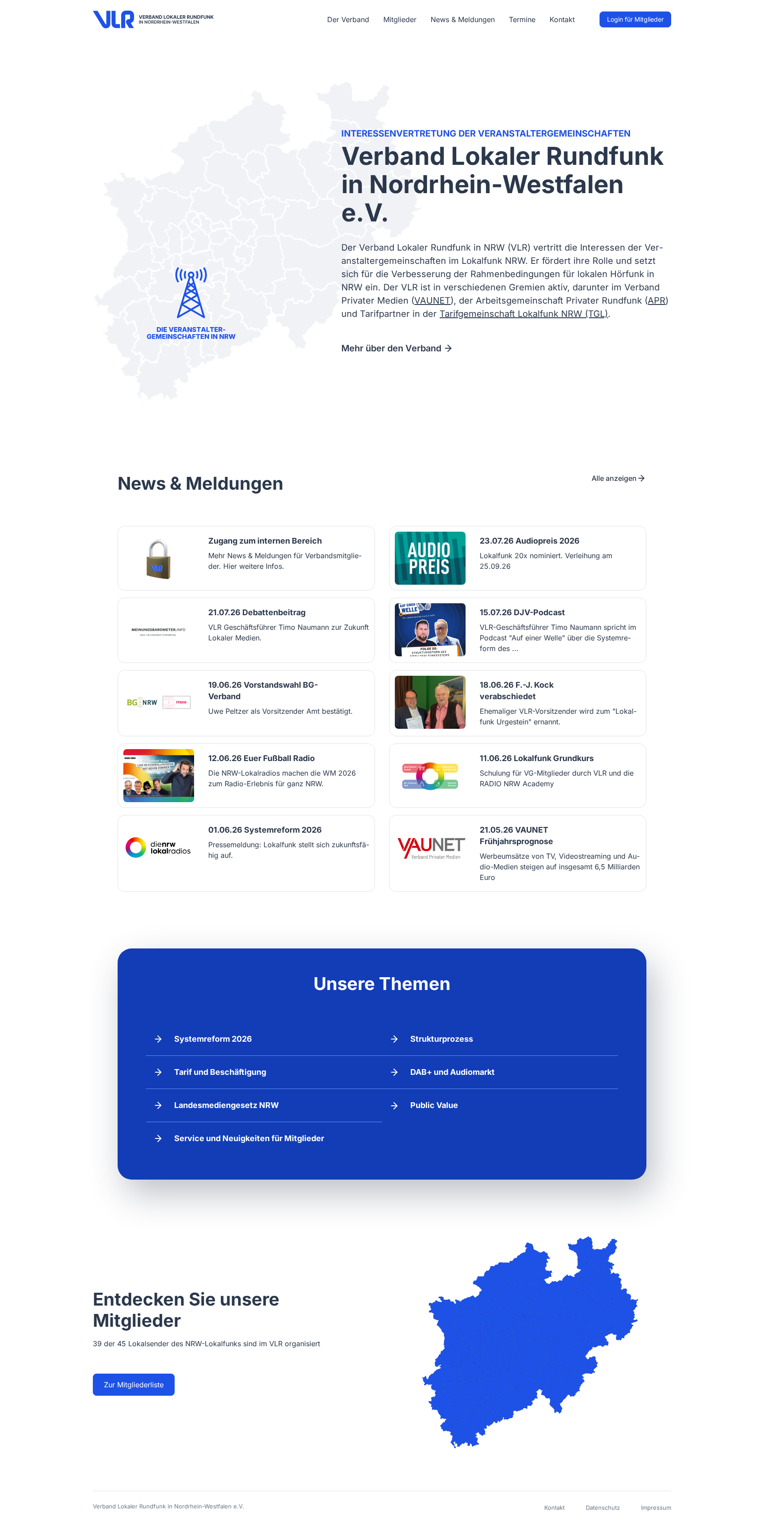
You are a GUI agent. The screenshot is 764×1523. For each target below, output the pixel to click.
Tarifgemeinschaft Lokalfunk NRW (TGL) (523, 313)
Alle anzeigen (614, 478)
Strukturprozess (441, 1038)
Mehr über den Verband (391, 348)
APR (656, 300)
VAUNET (432, 300)
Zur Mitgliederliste (134, 1384)
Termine (522, 19)
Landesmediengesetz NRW (226, 1105)
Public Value (434, 1105)
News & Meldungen (463, 19)
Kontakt (562, 19)
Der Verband (348, 19)
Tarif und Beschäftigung (220, 1072)
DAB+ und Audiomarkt (452, 1072)
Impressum (656, 1507)
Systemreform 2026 (213, 1038)
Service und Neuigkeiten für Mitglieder (249, 1138)
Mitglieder (399, 19)
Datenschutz (603, 1507)
